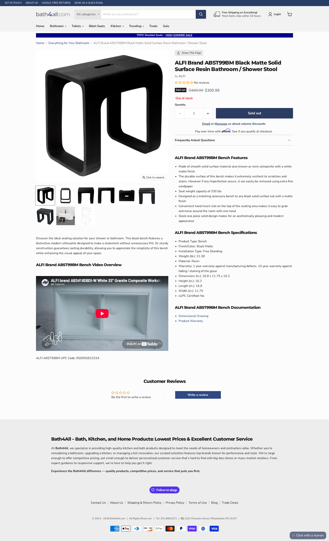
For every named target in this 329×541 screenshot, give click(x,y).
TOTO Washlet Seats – (164, 35)
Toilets (77, 26)
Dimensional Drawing (193, 316)
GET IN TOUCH (13, 3)
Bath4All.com (117, 518)
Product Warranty (191, 321)
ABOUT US (32, 3)
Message (221, 124)
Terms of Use (197, 503)
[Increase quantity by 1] (208, 113)
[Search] (201, 14)
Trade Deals (230, 503)
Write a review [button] (198, 395)
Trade (153, 26)
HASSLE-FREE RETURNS (56, 3)
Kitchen (116, 26)
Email (206, 124)
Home (40, 26)
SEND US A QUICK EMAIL (88, 3)
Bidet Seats (97, 26)
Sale (166, 26)
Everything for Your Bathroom (69, 43)
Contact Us (98, 503)
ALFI (182, 76)
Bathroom (57, 26)
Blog (214, 503)
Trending (135, 26)
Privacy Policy (175, 503)
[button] (184, 83)
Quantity (180, 104)
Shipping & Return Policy (144, 503)
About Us (116, 503)
